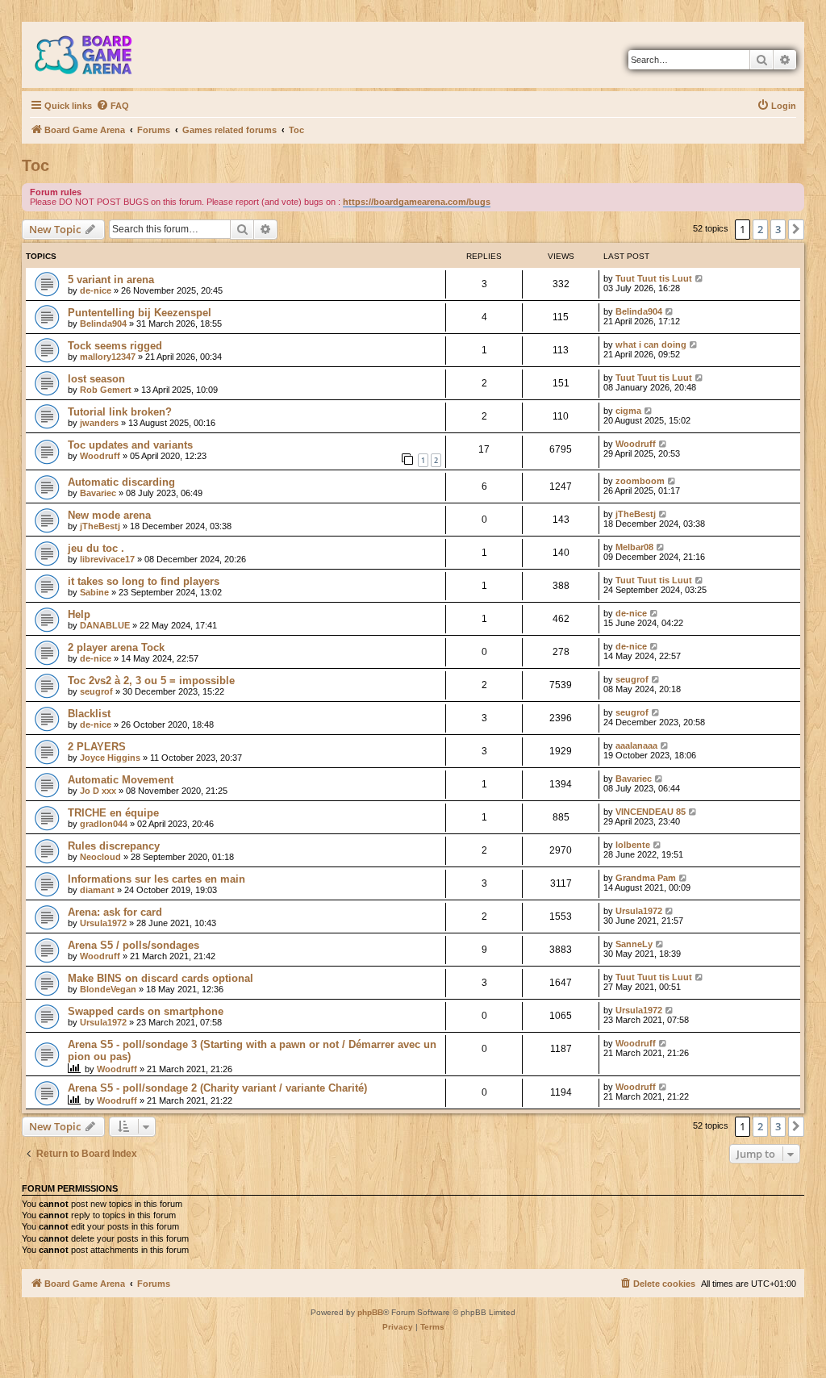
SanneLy (634, 944)
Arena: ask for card (115, 912)
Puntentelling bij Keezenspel (139, 313)
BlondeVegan (108, 989)
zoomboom (640, 481)
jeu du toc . (96, 548)
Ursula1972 (103, 923)
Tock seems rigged (115, 346)
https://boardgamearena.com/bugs (416, 202)
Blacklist (89, 714)
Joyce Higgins (110, 757)
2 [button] (760, 229)
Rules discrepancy (114, 846)
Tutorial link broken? (120, 412)
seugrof (96, 691)
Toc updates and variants (130, 445)
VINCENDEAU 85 (650, 811)
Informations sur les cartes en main (156, 879)
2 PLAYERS (97, 747)
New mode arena (109, 515)
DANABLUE (105, 625)
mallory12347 (108, 356)
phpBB (370, 1312)
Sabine (94, 592)
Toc (35, 165)
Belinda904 (103, 323)
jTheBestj (100, 526)
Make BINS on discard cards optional (160, 978)
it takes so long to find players (143, 581)
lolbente (632, 845)
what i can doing (650, 344)
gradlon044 (103, 824)
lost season (96, 379)
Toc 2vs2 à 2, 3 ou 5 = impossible (151, 680)
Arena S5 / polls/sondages (133, 945)
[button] (796, 229)
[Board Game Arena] (95, 55)
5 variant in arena (111, 280)
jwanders (99, 423)
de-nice (95, 290)
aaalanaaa (636, 745)
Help (79, 614)
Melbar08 (634, 547)
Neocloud (100, 857)
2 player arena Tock (116, 647)
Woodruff (100, 456)
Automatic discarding (121, 482)
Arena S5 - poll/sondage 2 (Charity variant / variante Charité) (217, 1088)
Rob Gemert (105, 390)
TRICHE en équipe (113, 813)
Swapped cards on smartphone (145, 1011)
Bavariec (98, 493)
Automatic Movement (120, 780)
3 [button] (778, 229)
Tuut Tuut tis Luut (653, 278)
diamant (97, 890)
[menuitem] (112, 105)
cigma (628, 410)
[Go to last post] (700, 278)
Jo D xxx (98, 790)
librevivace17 (107, 559)
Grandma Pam (645, 878)
